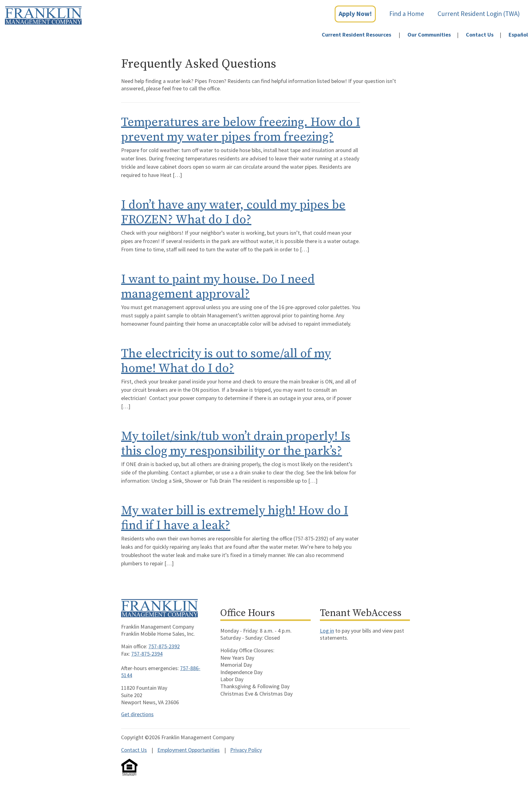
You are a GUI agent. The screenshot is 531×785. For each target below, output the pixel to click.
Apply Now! (355, 14)
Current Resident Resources (356, 34)
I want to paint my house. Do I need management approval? (218, 287)
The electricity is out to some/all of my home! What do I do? (226, 361)
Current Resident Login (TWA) (479, 14)
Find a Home (406, 14)
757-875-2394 (147, 653)
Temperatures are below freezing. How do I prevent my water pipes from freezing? (240, 130)
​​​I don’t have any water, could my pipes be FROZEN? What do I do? (233, 212)
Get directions (137, 714)
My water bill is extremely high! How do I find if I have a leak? (234, 518)
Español (518, 34)
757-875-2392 (164, 646)
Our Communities (429, 34)
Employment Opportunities (188, 749)
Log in (327, 630)
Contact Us (480, 34)
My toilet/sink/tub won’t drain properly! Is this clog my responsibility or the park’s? (235, 444)
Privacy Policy (246, 749)
